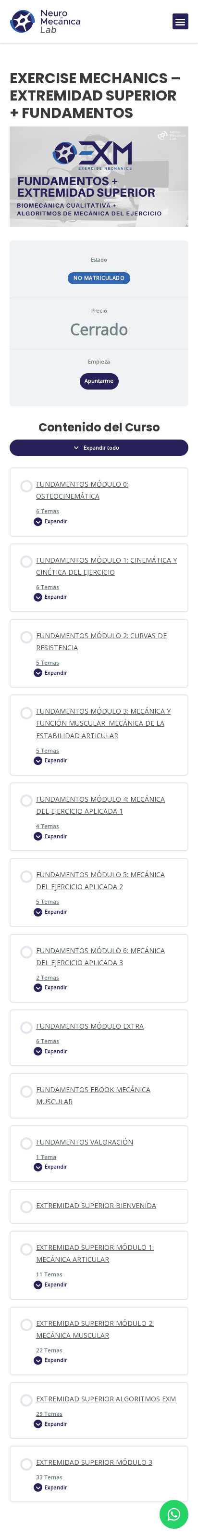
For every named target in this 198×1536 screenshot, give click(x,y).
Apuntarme (99, 381)
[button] (180, 21)
